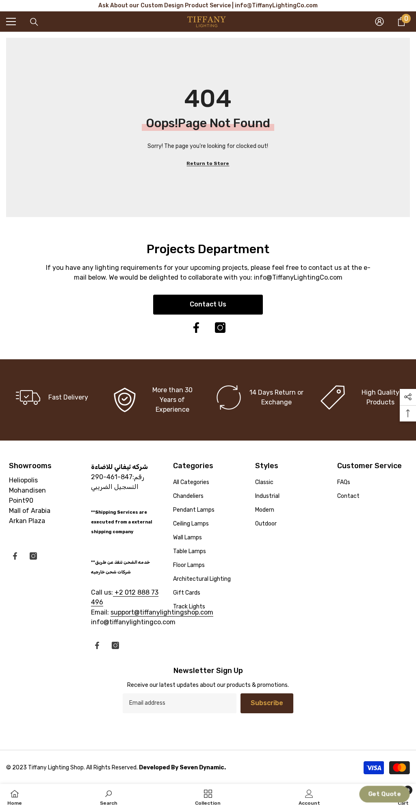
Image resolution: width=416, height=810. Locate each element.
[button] (385, 794)
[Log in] (379, 21)
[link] (156, 400)
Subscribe (267, 703)
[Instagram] (220, 328)
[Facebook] (196, 328)
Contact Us (208, 304)
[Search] (34, 22)
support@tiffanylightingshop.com (161, 612)
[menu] (11, 21)
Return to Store (207, 163)
